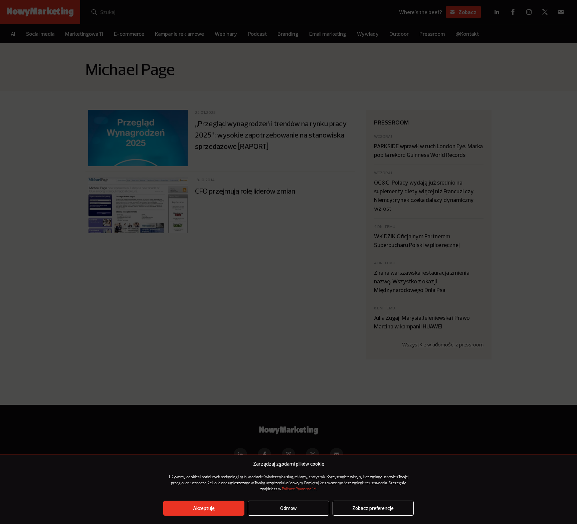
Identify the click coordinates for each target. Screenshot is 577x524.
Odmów (288, 508)
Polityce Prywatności (299, 489)
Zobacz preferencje (373, 508)
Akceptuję (204, 508)
